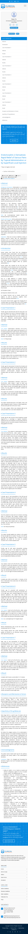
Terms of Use (13, 928)
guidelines (5, 837)
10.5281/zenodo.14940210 (9, 178)
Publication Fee (4, 896)
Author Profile (15, 27)
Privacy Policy (5, 928)
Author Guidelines (5, 888)
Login (17, 1)
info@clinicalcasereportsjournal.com (12, 916)
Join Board (14, 140)
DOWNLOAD (12, 33)
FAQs (2, 899)
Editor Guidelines (4, 894)
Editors (2, 874)
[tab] (14, 171)
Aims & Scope (4, 871)
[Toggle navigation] (25, 5)
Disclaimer (3, 880)
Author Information (9, 171)
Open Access (4, 877)
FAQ (12, 1)
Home (2, 869)
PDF (18, 33)
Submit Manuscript (9, 841)
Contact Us (14, 929)
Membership (21, 928)
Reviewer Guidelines (5, 891)
